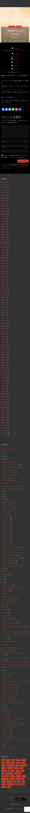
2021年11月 (4, 192)
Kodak (18, 762)
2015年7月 (3, 271)
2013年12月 (4, 318)
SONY (2, 708)
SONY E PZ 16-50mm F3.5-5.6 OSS (11, 719)
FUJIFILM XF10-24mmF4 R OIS (10, 550)
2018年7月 (4, 226)
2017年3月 (3, 234)
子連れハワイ (10, 784)
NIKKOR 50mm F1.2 (7, 596)
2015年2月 (3, 284)
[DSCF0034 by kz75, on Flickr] (15, 59)
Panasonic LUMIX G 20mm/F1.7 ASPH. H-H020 (14, 665)
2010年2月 (4, 425)
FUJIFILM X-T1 (6, 532)
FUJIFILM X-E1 (6, 516)
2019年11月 (4, 213)
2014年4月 (4, 307)
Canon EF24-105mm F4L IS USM (10, 467)
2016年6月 (4, 255)
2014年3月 (4, 310)
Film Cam (3, 499)
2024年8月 (4, 182)
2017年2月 (3, 237)
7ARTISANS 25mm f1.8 (8, 618)
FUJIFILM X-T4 (6, 537)
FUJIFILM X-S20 (6, 529)
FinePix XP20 (16, 57)
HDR (2, 577)
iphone (4, 456)
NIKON (3, 593)
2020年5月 (4, 198)
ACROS (8, 760)
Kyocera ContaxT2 (7, 505)
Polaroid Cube (6, 612)
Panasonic (3, 644)
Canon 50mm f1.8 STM (8, 462)
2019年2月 (4, 221)
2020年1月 (4, 208)
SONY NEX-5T (6, 734)
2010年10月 (4, 404)
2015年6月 (4, 273)
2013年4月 (4, 339)
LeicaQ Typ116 (6, 590)
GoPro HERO (5, 574)
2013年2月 (3, 344)
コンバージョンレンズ (8, 642)
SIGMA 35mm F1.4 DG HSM (9, 689)
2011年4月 (3, 388)
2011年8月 (4, 378)
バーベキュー (5, 778)
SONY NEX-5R (6, 732)
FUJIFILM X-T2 (6, 534)
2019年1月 (3, 224)
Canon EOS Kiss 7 (6, 502)
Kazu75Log (4, 3)
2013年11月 (4, 320)
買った (8, 786)
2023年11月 (4, 187)
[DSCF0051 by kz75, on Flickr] (15, 62)
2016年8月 (4, 250)
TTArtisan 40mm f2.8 (6, 747)
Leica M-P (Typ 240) (7, 585)
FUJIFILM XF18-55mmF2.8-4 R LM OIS (12, 558)
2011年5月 (3, 386)
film (3, 762)
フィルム (12, 778)
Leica (2, 582)
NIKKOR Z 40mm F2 (7, 601)
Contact (11, 800)
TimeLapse (4, 742)
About (5, 800)
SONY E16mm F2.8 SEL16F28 (10, 721)
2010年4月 (4, 420)
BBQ (13, 760)
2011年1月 (3, 396)
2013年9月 (4, 326)
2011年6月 (4, 383)
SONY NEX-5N (6, 729)
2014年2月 (4, 313)
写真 (15, 781)
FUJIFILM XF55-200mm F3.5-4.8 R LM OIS (13, 566)
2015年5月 (3, 276)
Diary (2, 491)
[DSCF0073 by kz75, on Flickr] (15, 69)
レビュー (9, 781)
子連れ (3, 784)
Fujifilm (7, 762)
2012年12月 (4, 349)
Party (2, 667)
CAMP (17, 760)
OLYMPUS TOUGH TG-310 (16, 90)
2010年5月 (4, 417)
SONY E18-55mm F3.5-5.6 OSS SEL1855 (12, 724)
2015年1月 (3, 286)
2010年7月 (4, 412)
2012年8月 (4, 360)
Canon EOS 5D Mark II (7, 475)
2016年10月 (4, 245)
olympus (16, 768)
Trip (2, 745)
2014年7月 (4, 302)
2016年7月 (4, 252)
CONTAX (23, 760)
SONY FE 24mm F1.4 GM (8, 726)
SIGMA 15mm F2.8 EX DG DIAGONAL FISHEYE (14, 681)
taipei (12, 770)
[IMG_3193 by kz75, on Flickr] (15, 48)
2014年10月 (4, 294)
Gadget (12, 27)
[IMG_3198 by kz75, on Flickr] (15, 53)
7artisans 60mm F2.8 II (7, 448)
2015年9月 (4, 266)
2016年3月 (4, 260)
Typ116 (17, 770)
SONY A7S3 (5, 716)
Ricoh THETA (5, 676)
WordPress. (20, 808)
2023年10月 (4, 190)
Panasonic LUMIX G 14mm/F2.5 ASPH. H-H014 (14, 662)
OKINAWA (9, 768)
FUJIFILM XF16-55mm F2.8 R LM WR (11, 553)
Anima (14, 808)
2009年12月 (4, 430)
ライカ (3, 781)
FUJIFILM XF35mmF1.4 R (8, 563)
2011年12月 (4, 367)
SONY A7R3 (5, 713)
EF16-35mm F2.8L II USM (21, 50)
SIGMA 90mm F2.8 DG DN (9, 694)
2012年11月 (4, 352)
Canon (3, 459)
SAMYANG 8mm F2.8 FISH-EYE (10, 623)
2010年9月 (4, 407)
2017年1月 (3, 239)
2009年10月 (4, 435)
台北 (19, 781)
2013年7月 (3, 331)
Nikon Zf (4, 606)
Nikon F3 (4, 604)
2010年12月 (4, 399)
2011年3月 (3, 391)
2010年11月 (4, 401)
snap (21, 768)
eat (2, 494)
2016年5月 (4, 258)
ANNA (2, 450)
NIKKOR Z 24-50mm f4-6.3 (9, 599)
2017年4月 (4, 232)
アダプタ (4, 636)
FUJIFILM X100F (6, 539)
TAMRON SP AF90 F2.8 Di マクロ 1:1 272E (13, 631)
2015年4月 (4, 279)
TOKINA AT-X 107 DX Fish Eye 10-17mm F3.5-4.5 (14, 633)
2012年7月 (3, 362)
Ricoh (2, 670)
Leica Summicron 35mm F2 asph (10, 588)
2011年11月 (4, 370)
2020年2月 (4, 205)
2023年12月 (4, 184)
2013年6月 (4, 334)
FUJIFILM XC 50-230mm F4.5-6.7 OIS (12, 547)
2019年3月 (4, 218)
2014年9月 (4, 297)
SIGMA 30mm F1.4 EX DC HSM (10, 687)
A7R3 (3, 760)
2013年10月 (4, 323)
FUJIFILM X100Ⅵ (6, 545)
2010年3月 (4, 422)
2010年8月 (4, 409)
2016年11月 (4, 242)
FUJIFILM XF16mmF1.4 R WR (9, 555)
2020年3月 (4, 203)
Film (2, 497)
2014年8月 (4, 299)
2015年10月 (4, 263)
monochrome (23, 765)
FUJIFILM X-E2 (6, 518)
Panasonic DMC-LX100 (8, 650)
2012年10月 (4, 354)
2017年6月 (4, 229)
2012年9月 (4, 357)
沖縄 (23, 784)
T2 (8, 770)
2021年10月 (4, 195)
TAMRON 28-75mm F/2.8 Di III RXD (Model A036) (14, 740)
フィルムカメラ (20, 778)
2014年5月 (4, 305)
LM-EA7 (5, 639)
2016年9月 (4, 247)
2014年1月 (3, 315)
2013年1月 (3, 347)
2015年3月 (3, 281)
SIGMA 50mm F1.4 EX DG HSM (10, 692)
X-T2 (3, 773)
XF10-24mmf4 (9, 773)
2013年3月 (3, 341)
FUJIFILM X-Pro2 (6, 526)
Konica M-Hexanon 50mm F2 (9, 621)
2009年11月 (4, 433)
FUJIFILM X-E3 (6, 521)
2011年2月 (3, 394)
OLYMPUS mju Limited (8, 507)
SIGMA (3, 678)
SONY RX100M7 (6, 737)
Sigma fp (3, 705)
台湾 (23, 781)
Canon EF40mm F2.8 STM (9, 472)
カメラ (12, 776)
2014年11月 (4, 292)
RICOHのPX (4, 90)
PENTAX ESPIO (6, 510)
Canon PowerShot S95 (8, 480)
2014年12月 (4, 289)
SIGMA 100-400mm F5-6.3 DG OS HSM (11, 702)
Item (19, 27)
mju (17, 765)
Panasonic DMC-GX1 (7, 647)
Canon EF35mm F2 (7, 470)
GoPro (2, 571)
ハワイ (23, 776)
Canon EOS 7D (6, 478)
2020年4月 (4, 200)
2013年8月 (4, 328)
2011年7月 (3, 381)
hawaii (13, 762)
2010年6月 (4, 415)
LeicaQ (3, 765)
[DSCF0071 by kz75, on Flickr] (15, 65)
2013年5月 (3, 336)
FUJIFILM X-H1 (6, 524)
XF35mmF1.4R (5, 776)
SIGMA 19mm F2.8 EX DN (8, 684)
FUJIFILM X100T (6, 542)
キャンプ (18, 776)
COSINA (3, 483)
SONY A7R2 (5, 711)
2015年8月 (4, 268)
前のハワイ (4, 72)
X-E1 (23, 770)
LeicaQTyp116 (10, 765)
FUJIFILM (3, 513)
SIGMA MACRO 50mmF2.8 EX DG (11, 700)
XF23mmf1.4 (18, 773)
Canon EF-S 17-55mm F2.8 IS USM (11, 465)
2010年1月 (4, 428)
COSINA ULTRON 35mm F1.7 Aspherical (12, 489)
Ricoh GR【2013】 (7, 673)
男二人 (3, 786)
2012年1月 (3, 365)
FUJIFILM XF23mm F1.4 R (8, 560)
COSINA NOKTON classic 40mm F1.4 (12, 486)
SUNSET (4, 770)
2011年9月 (3, 375)
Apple (2, 453)
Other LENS (4, 615)
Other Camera (4, 609)
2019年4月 (4, 216)
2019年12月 (4, 211)
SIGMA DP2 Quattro (7, 697)
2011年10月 (4, 373)
